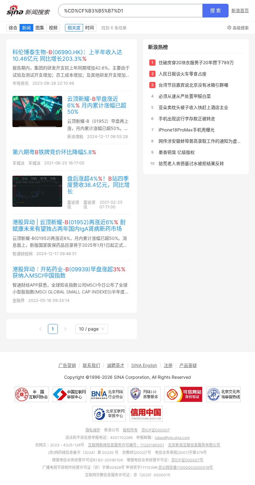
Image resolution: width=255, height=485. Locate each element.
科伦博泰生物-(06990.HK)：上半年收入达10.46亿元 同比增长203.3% (67, 55)
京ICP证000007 (155, 430)
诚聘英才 (115, 365)
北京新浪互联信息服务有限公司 (194, 445)
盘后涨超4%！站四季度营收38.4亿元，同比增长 (98, 185)
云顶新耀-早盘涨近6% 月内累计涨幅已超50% (96, 105)
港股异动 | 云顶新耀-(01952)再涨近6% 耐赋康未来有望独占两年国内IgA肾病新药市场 (69, 225)
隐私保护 (93, 430)
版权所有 (130, 430)
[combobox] (130, 10)
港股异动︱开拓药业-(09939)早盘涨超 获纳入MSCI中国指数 (69, 272)
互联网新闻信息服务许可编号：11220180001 (126, 445)
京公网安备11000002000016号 (185, 467)
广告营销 (67, 365)
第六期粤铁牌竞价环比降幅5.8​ (54, 152)
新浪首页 (240, 10)
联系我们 (91, 365)
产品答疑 (188, 365)
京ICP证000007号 (187, 460)
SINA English (144, 365)
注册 (168, 365)
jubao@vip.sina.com (172, 437)
